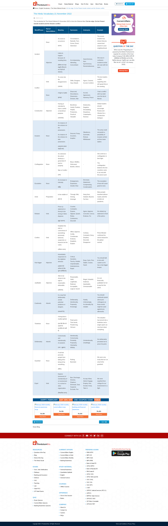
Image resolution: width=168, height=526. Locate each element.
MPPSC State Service (93, 496)
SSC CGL (89, 482)
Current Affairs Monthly (67, 458)
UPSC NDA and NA (92, 477)
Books (106, 4)
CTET (88, 487)
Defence (36, 477)
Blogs (77, 4)
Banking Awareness (66, 460)
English (62, 475)
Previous (38, 422)
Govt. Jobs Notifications (41, 469)
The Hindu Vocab (39, 460)
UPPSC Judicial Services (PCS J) (96, 490)
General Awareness (66, 469)
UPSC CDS (90, 474)
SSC (35, 480)
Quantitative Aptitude (66, 472)
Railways (36, 472)
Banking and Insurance (40, 475)
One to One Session (66, 495)
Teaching (36, 483)
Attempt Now (123, 70)
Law (35, 486)
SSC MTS (89, 485)
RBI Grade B (90, 471)
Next (103, 422)
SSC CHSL (90, 479)
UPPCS (89, 493)
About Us (63, 507)
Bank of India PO (91, 463)
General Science (65, 477)
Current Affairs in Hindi (66, 455)
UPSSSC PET (91, 504)
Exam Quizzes (38, 500)
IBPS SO (89, 455)
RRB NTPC (90, 452)
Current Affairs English (66, 452)
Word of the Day (38, 458)
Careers (62, 512)
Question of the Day (40, 452)
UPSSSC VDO (91, 498)
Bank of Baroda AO (92, 468)
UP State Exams (39, 491)
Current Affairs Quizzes (41, 503)
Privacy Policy (131, 524)
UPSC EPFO (90, 466)
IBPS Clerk (90, 458)
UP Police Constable (92, 501)
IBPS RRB (90, 460)
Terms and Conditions (121, 524)
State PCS (37, 488)
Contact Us (63, 510)
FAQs (62, 515)
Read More (43, 416)
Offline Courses (64, 486)
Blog (35, 455)
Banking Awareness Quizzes (42, 505)
